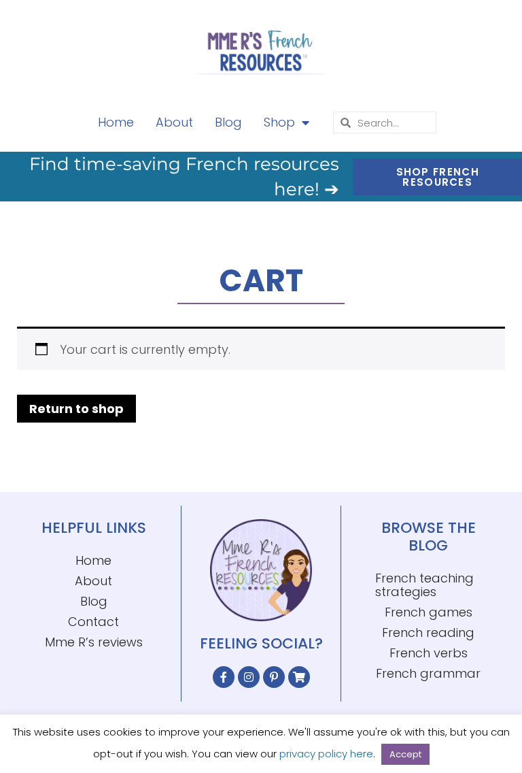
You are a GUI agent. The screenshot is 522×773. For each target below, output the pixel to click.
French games (428, 612)
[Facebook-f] (223, 677)
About (174, 122)
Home (116, 122)
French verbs (428, 652)
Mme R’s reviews (94, 642)
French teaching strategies (424, 585)
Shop (279, 122)
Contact (93, 621)
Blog (228, 122)
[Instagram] (249, 677)
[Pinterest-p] (274, 677)
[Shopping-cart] (299, 677)
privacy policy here (326, 753)
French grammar (428, 673)
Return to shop (76, 408)
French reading (428, 632)
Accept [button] (405, 754)
